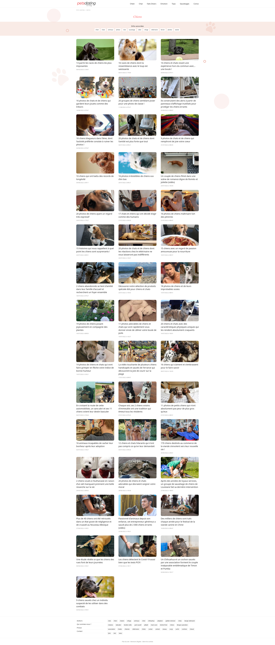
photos (118, 30)
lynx (109, 633)
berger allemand (190, 621)
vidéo (139, 30)
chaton (122, 621)
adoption (160, 621)
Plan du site (125, 642)
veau (120, 633)
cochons (184, 629)
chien (97, 30)
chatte (120, 629)
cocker (151, 629)
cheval (192, 629)
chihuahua (151, 621)
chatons (110, 625)
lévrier (163, 30)
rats (115, 633)
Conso (196, 4)
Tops (174, 4)
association (111, 629)
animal (158, 629)
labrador (118, 625)
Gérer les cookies (147, 642)
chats (103, 30)
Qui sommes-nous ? (84, 624)
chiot (143, 621)
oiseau (165, 629)
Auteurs (79, 621)
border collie (128, 625)
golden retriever (170, 621)
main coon (154, 625)
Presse (79, 628)
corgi (171, 629)
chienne (127, 629)
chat (124, 30)
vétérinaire (154, 30)
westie (177, 30)
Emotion (164, 4)
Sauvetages (184, 4)
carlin (177, 629)
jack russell (138, 625)
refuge (146, 30)
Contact (79, 631)
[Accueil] (86, 3)
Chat (141, 4)
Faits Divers (151, 4)
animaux (110, 30)
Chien (132, 4)
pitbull (146, 625)
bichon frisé (163, 625)
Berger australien (182, 625)
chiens (172, 625)
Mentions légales (135, 642)
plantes (170, 30)
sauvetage (132, 30)
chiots (144, 629)
